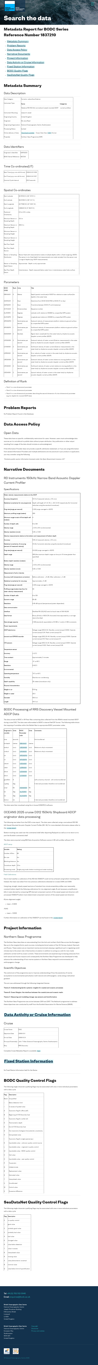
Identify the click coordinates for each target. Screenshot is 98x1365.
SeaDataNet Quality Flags (20, 75)
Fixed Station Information (20, 67)
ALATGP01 (23, 792)
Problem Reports (16, 46)
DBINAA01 (23, 743)
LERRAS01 (23, 767)
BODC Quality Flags (17, 71)
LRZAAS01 (23, 763)
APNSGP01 (23, 759)
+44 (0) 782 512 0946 (16, 1294)
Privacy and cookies (37, 1331)
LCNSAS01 (23, 775)
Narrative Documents (18, 54)
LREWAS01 (23, 747)
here (38, 1051)
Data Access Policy (17, 50)
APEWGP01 (23, 755)
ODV (49, 133)
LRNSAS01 (23, 751)
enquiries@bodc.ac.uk (19, 1297)
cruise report (11, 828)
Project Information (17, 58)
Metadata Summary (18, 42)
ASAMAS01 (23, 788)
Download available (28, 133)
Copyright (34, 1326)
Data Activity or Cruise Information (25, 63)
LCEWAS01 (23, 771)
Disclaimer (34, 1328)
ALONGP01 (23, 796)
